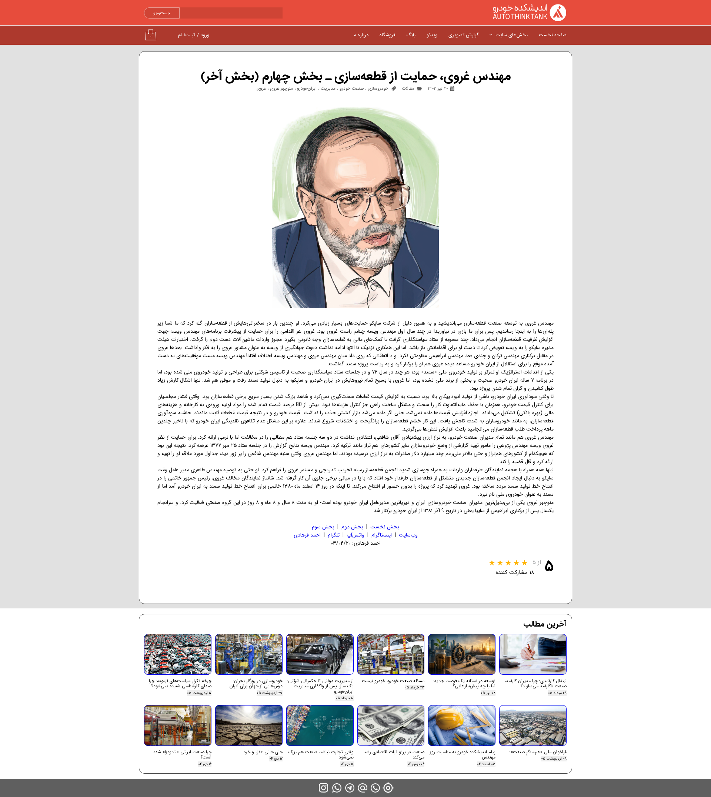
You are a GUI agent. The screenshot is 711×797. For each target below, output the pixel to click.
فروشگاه (387, 35)
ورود (205, 35)
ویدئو (432, 35)
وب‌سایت (408, 535)
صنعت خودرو (352, 88)
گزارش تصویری (463, 35)
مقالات (408, 88)
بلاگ (410, 35)
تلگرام (334, 535)
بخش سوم (323, 527)
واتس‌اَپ (355, 535)
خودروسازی (378, 88)
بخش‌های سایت (511, 35)
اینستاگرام (381, 535)
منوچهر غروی (281, 88)
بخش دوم (352, 527)
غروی (261, 88)
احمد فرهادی (307, 535)
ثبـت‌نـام (186, 35)
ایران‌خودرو (307, 88)
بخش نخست (384, 527)
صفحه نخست (553, 35)
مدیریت (328, 88)
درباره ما (360, 35)
